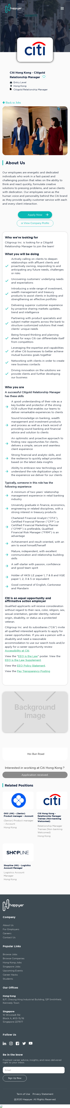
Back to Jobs (13, 102)
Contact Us (9, 937)
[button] (62, 8)
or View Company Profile (35, 223)
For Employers (11, 929)
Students (8, 978)
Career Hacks (10, 974)
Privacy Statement (43, 1094)
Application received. (35, 774)
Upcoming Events (13, 970)
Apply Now (35, 214)
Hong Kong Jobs (12, 962)
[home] (15, 8)
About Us (8, 925)
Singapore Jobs (11, 966)
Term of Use (23, 1094)
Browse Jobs (10, 954)
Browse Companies (13, 958)
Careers (7, 933)
